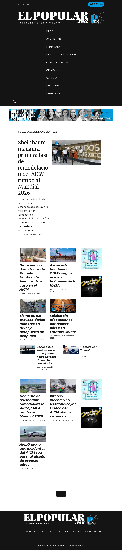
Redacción (24, 468)
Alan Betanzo (25, 420)
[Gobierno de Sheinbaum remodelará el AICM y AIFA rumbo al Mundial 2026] (33, 386)
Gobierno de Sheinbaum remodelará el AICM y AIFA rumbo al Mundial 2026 (32, 406)
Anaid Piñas (23, 234)
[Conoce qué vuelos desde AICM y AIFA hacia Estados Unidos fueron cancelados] (27, 349)
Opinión (51, 70)
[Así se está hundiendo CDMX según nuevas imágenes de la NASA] (63, 255)
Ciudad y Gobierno (58, 62)
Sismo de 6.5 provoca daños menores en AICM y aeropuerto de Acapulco (32, 326)
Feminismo (53, 47)
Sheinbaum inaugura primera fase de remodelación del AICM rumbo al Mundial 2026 (33, 167)
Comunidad (53, 39)
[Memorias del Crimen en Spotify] (91, 286)
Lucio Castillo (55, 420)
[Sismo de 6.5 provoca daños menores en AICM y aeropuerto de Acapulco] (33, 306)
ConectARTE (53, 78)
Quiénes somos (32, 531)
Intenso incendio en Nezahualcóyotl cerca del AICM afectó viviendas (63, 406)
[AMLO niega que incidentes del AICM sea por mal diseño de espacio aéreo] (33, 434)
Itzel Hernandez (56, 289)
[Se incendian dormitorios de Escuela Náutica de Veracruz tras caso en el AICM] (33, 255)
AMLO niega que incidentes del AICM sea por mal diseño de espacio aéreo (32, 454)
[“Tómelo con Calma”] (71, 349)
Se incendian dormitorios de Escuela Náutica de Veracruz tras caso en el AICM (32, 277)
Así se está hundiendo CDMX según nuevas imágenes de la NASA (63, 275)
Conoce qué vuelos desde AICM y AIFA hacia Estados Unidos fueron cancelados (46, 355)
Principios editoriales (51, 531)
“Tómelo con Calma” (88, 348)
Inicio (50, 31)
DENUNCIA (97, 4)
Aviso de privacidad (92, 531)
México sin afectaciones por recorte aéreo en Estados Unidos (63, 324)
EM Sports (52, 85)
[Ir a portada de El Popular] (61, 18)
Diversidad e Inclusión (61, 54)
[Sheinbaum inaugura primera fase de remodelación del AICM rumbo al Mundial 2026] (76, 152)
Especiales (53, 93)
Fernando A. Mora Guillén (91, 354)
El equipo (66, 531)
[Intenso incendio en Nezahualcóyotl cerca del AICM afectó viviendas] (63, 386)
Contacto (77, 531)
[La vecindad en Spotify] (91, 258)
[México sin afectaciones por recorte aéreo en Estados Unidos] (63, 306)
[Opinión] (61, 114)
